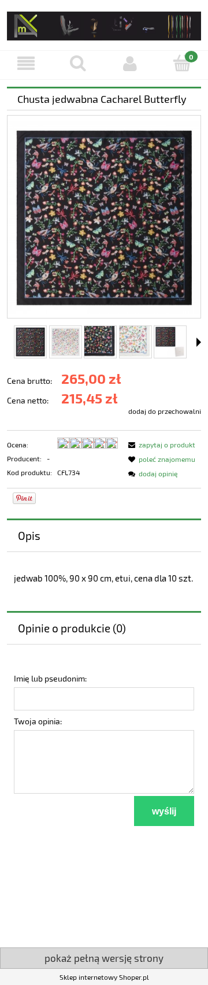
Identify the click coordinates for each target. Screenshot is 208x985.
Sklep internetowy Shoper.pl (104, 977)
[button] (26, 63)
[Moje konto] (130, 63)
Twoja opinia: (38, 721)
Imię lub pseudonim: (50, 678)
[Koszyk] (182, 63)
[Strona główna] (104, 24)
